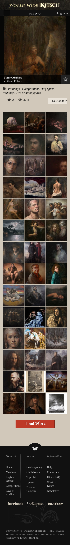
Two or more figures (28, 92)
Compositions (30, 89)
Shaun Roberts (14, 81)
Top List (31, 477)
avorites (64, 79)
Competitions (13, 486)
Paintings (14, 89)
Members (11, 472)
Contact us (53, 472)
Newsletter (53, 491)
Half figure (47, 89)
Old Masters (33, 472)
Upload (30, 482)
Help (49, 467)
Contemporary (34, 467)
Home (9, 467)
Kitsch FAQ (53, 477)
